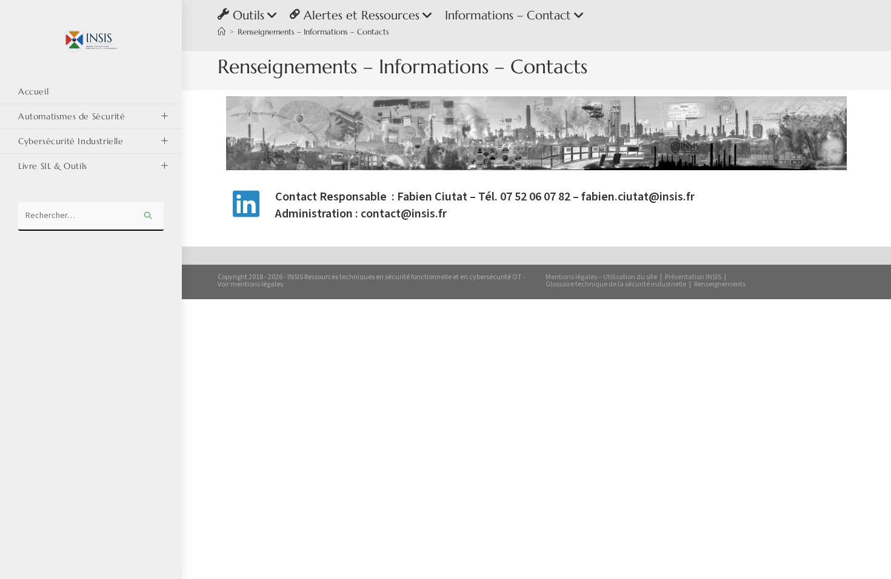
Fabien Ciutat (432, 196)
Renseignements (720, 284)
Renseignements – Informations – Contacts (313, 32)
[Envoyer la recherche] (148, 216)
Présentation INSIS (693, 277)
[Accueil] (221, 32)
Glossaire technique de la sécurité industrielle (616, 284)
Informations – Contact (508, 15)
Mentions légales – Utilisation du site (601, 277)
